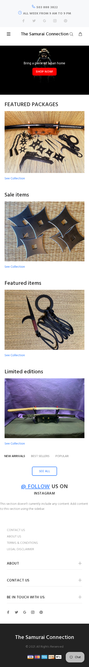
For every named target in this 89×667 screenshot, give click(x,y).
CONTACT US (16, 530)
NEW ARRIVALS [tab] (14, 456)
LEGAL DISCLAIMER (20, 549)
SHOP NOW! (44, 71)
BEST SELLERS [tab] (40, 456)
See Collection (15, 178)
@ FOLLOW (35, 486)
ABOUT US (14, 536)
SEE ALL (44, 471)
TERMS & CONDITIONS (22, 543)
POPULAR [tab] (62, 456)
